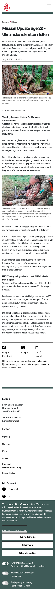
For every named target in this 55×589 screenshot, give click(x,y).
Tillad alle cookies (27, 553)
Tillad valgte (27, 545)
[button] (27, 561)
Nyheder (14, 22)
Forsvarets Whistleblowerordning (11, 466)
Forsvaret (5, 22)
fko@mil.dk (14, 421)
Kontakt (6, 429)
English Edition (8, 473)
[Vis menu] (49, 6)
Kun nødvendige (27, 537)
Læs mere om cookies (14, 530)
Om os (5, 458)
